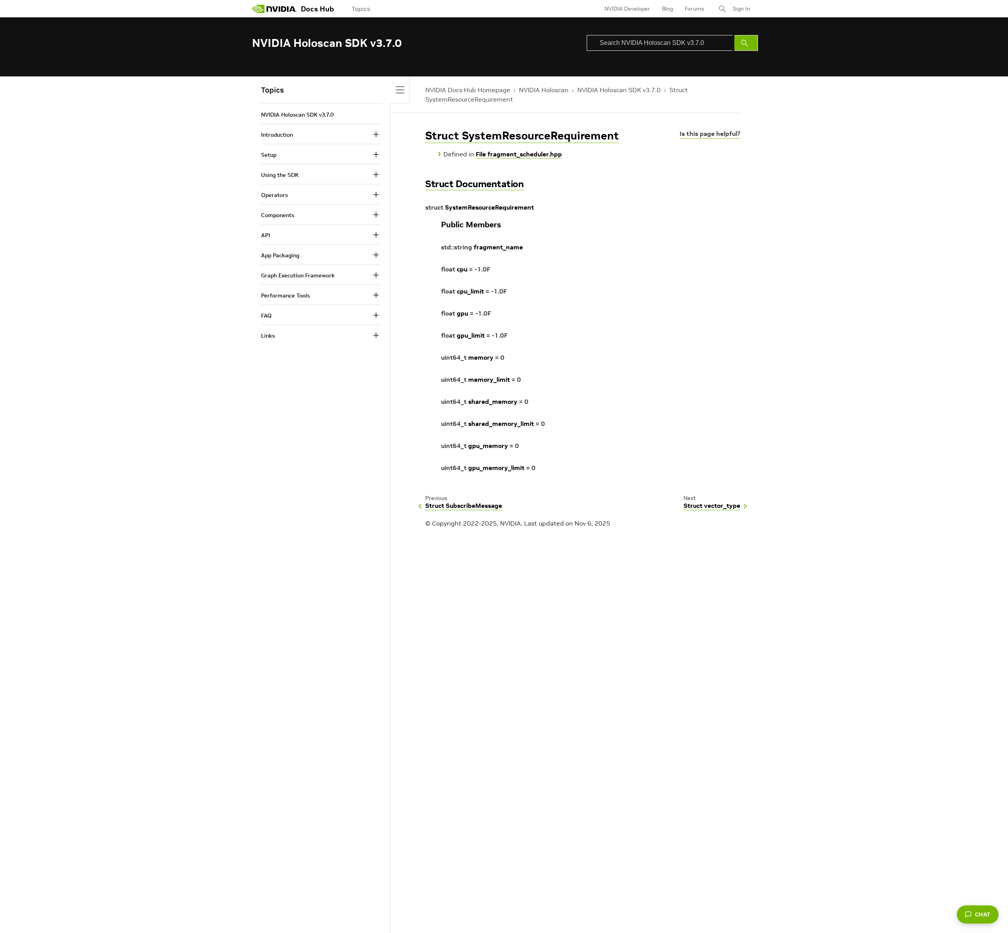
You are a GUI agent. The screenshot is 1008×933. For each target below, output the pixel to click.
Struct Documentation (474, 184)
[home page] (274, 8)
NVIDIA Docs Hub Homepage (467, 90)
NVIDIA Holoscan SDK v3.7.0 (619, 90)
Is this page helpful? (710, 134)
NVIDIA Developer (627, 8)
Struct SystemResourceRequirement (522, 136)
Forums (694, 8)
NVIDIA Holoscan (544, 90)
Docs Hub (317, 8)
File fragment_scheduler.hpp (519, 154)
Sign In (741, 8)
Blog (667, 8)
